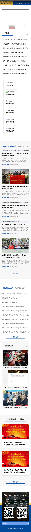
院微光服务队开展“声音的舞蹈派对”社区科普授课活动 (16, 44)
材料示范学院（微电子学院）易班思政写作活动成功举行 (15, 332)
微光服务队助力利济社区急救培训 (13, 52)
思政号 (15, 501)
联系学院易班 (10, 94)
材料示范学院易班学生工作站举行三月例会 (15, 294)
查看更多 (15, 274)
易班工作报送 (10, 122)
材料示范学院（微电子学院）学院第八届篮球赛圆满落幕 (16, 65)
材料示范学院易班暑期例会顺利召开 (13, 306)
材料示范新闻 (5, 164)
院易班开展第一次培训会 (9, 298)
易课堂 (7, 501)
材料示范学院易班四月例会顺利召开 (13, 323)
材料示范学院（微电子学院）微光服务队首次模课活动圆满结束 (16, 73)
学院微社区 (10, 85)
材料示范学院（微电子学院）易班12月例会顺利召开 (15, 328)
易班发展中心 (23, 501)
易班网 (15, 503)
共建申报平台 (23, 505)
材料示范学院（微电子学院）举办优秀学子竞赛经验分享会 (16, 69)
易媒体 (15, 499)
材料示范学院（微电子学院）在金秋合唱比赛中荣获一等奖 (16, 61)
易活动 (23, 499)
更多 (26, 346)
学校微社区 (7, 505)
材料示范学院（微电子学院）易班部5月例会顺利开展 (15, 311)
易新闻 (7, 499)
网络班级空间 (10, 131)
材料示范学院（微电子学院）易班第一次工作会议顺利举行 (15, 315)
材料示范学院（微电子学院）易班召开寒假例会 (15, 319)
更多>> (27, 34)
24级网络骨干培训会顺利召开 (11, 302)
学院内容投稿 (10, 103)
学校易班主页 (23, 503)
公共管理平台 (15, 505)
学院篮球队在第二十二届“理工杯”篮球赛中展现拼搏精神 (16, 39)
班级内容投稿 (10, 113)
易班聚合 (7, 503)
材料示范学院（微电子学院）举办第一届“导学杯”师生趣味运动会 (16, 56)
